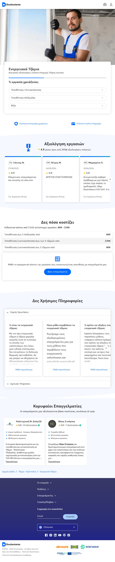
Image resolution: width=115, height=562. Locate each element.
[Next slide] (110, 179)
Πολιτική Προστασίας (30, 552)
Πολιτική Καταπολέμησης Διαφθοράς (16, 555)
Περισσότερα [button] (12, 462)
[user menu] (111, 4)
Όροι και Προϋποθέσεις (11, 552)
